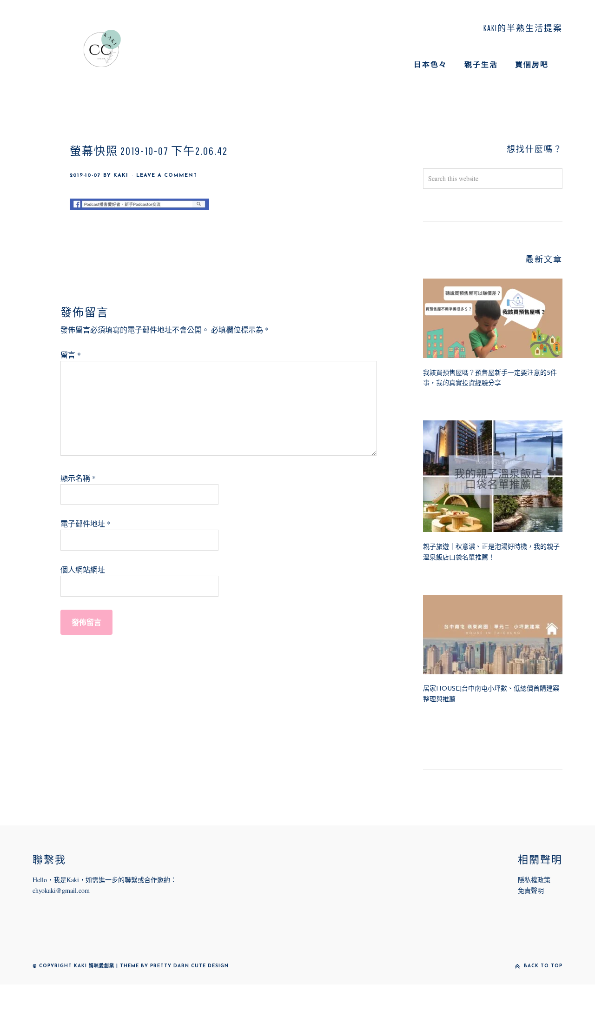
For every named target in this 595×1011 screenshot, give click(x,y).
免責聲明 (531, 890)
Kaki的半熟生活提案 (102, 48)
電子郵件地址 (85, 523)
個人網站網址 (82, 569)
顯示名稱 (78, 478)
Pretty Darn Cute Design (189, 966)
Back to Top (543, 966)
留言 (70, 354)
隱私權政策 (534, 879)
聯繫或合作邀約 (147, 879)
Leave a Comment (166, 175)
